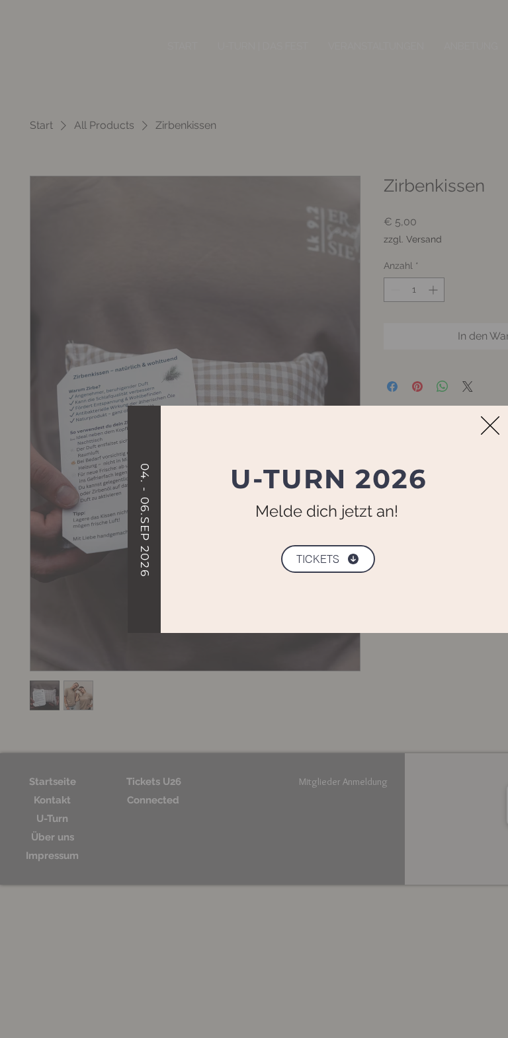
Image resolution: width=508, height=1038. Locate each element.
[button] (490, 425)
